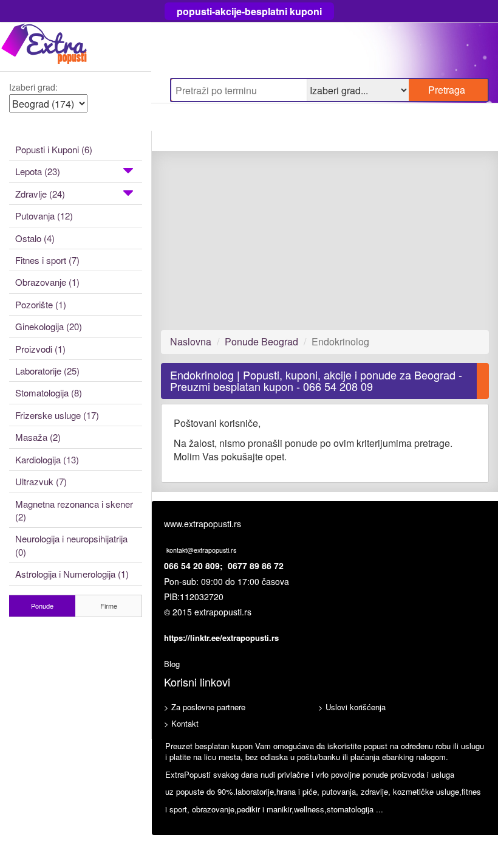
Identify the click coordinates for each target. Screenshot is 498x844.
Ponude (42, 606)
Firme (108, 606)
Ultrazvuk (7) (41, 481)
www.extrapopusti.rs (202, 523)
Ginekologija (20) (48, 326)
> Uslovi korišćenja (352, 707)
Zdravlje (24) (40, 193)
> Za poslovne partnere (204, 707)
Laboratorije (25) (47, 370)
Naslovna (190, 341)
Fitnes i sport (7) (47, 260)
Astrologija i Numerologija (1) (72, 573)
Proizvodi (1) (40, 348)
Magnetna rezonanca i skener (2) (74, 510)
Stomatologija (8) (48, 392)
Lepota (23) (37, 171)
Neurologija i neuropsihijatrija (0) (71, 545)
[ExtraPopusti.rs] (75, 46)
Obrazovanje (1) (47, 281)
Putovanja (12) (44, 215)
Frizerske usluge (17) (57, 415)
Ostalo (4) (35, 238)
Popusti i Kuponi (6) (53, 149)
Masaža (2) (38, 437)
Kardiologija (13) (47, 459)
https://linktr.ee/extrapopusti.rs (221, 637)
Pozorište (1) (40, 304)
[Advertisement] (325, 240)
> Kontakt (181, 723)
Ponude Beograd (261, 341)
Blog (172, 663)
